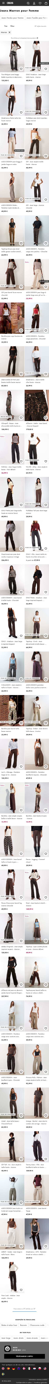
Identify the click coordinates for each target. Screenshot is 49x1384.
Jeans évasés (32, 1338)
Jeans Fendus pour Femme (13, 18)
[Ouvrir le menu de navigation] (3, 3)
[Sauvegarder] (21, 69)
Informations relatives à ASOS (38, 1379)
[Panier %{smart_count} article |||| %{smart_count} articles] (46, 3)
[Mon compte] (34, 3)
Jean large (6, 1338)
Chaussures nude (37, 1325)
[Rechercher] (28, 3)
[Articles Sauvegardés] (40, 3)
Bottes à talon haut (9, 1325)
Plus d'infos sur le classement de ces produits (23, 38)
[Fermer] (9, 32)
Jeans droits (19, 1338)
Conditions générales (40, 1382)
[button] (3, 1368)
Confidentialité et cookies (24, 1382)
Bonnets (23, 1325)
